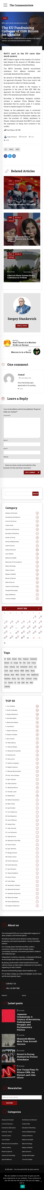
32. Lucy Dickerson (21, 832)
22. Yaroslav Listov (21, 792)
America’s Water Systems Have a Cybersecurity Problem (21, 276)
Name (6, 440)
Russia (14, 679)
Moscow (6, 675)
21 (28, 633)
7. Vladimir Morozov (21, 730)
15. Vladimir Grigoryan (21, 763)
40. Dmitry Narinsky (21, 865)
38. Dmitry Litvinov (21, 857)
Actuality (18, 181)
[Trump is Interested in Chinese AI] (22, 192)
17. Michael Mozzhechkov (21, 771)
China (19, 659)
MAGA (22, 671)
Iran (35, 667)
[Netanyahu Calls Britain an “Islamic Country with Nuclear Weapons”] (22, 229)
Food (28, 663)
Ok (23, 1186)
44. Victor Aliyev (21, 881)
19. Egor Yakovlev (21, 779)
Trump (35, 679)
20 (22, 633)
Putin (28, 675)
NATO (17, 149)
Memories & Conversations (21, 562)
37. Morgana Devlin (21, 853)
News (4, 18)
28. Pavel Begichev (21, 816)
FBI (20, 663)
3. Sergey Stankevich (21, 714)
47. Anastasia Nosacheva (21, 893)
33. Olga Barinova (21, 836)
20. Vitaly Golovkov (21, 783)
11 (10, 628)
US (15, 683)
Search (35, 494)
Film (24, 663)
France (34, 663)
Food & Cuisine (21, 545)
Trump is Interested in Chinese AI (21, 204)
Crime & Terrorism (21, 521)
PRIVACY (4, 995)
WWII (31, 683)
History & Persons (21, 550)
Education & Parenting (21, 533)
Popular (11, 184)
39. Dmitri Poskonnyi (21, 861)
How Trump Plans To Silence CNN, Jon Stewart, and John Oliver (27, 1073)
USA (19, 683)
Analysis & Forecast (21, 513)
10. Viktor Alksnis (21, 743)
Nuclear (23, 675)
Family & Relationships (21, 541)
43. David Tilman (21, 877)
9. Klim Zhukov (21, 739)
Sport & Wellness (21, 594)
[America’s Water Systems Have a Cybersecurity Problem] (22, 265)
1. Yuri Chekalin (21, 706)
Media (27, 671)
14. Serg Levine (21, 759)
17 (5, 633)
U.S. (5, 683)
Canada (14, 659)
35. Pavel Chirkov (21, 844)
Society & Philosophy (21, 590)
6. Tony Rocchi (21, 726)
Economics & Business (21, 529)
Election (6, 663)
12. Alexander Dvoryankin (21, 751)
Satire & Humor (21, 582)
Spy (18, 679)
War (27, 683)
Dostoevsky (33, 659)
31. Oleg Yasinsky (21, 828)
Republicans (34, 675)
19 (16, 633)
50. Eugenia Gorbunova (21, 906)
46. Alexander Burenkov (21, 889)
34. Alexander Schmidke (21, 840)
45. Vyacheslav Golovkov (21, 885)
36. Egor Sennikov (21, 848)
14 (28, 628)
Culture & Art (21, 525)
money (11, 149)
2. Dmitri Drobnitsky (21, 710)
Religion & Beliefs (21, 574)
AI (5, 659)
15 (33, 628)
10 (5, 628)
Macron (17, 671)
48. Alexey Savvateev (21, 897)
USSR (22, 683)
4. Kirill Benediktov (21, 718)
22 (33, 633)
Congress (26, 659)
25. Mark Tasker (21, 804)
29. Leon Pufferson (21, 820)
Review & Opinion (21, 578)
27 (22, 638)
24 (5, 638)
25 (10, 638)
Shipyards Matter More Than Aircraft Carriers (27, 1041)
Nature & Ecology (21, 566)
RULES (24, 995)
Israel (6, 671)
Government (23, 667)
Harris (31, 667)
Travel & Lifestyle (21, 598)
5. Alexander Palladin (21, 722)
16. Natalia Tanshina (21, 767)
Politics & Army (21, 570)
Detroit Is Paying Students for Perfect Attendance (27, 1057)
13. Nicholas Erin (21, 755)
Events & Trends (21, 537)
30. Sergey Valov (21, 824)
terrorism (29, 679)
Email (6, 448)
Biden (9, 659)
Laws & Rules (21, 554)
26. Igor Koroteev (21, 808)
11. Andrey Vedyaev (21, 747)
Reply (21, 388)
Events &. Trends (7, 1132)
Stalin (22, 679)
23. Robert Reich (21, 796)
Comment (7, 415)
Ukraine (10, 683)
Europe (16, 663)
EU (6, 149)
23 (39, 633)
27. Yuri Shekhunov (21, 812)
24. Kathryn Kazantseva (21, 800)
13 (22, 628)
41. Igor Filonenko (21, 869)
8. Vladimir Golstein (21, 734)
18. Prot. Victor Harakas (21, 775)
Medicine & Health (21, 558)
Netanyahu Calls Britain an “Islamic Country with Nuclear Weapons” (20, 239)
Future (6, 667)
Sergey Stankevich (12, 137)
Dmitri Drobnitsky (28, 201)
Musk (12, 675)
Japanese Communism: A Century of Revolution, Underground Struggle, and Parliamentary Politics (28, 1022)
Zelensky (7, 686)
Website (6, 457)
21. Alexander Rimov (21, 787)
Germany (12, 667)
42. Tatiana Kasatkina (21, 873)
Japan (11, 671)
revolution (7, 679)
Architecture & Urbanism (21, 517)
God (17, 667)
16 (39, 628)
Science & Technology (21, 586)
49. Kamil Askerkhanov (21, 901)
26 (16, 638)
